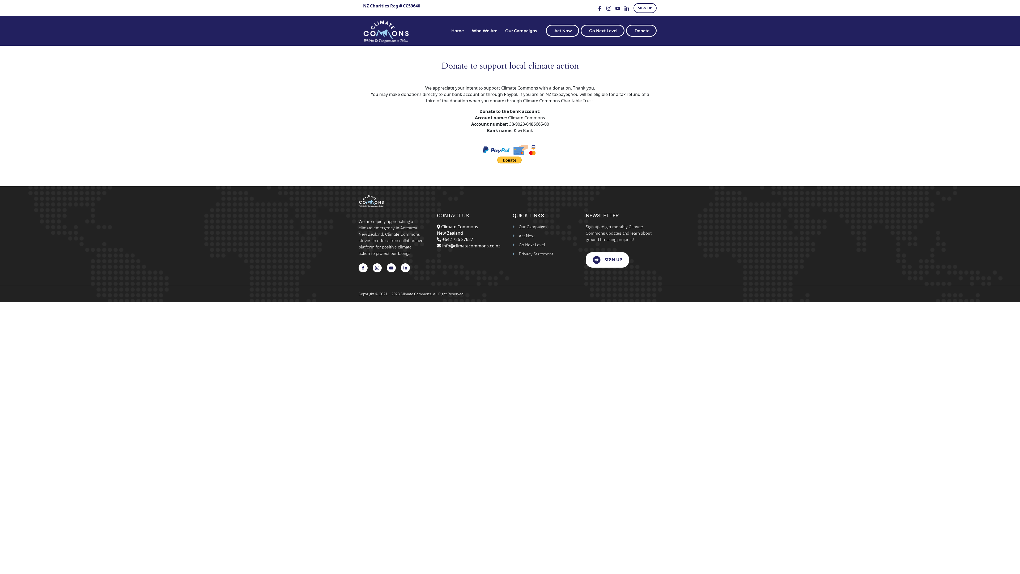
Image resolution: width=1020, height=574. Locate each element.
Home (457, 30)
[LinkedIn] (627, 8)
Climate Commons (416, 294)
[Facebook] (600, 8)
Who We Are (484, 30)
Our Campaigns (521, 30)
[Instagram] (609, 8)
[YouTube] (618, 8)
